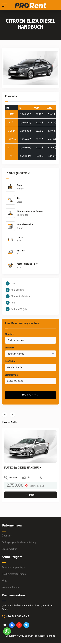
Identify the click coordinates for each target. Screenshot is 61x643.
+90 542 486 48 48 (17, 616)
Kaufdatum (10, 361)
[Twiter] (26, 625)
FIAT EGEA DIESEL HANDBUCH (22, 467)
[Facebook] (12, 625)
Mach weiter (29, 395)
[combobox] (30, 340)
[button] (4, 414)
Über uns (7, 535)
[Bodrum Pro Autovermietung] (30, 5)
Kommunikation (10, 587)
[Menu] (4, 5)
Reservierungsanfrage (13, 567)
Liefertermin (11, 375)
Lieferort (9, 347)
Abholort (9, 334)
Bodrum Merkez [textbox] (16, 340)
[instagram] (19, 625)
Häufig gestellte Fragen (14, 574)
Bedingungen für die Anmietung (19, 542)
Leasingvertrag (9, 549)
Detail (32, 495)
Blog (4, 580)
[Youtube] (5, 625)
